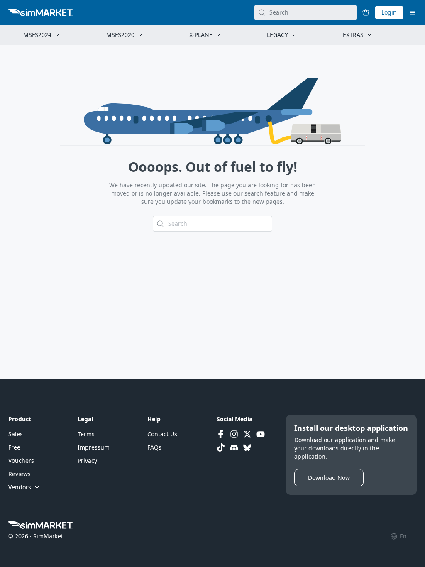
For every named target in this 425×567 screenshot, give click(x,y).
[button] (15, 434)
